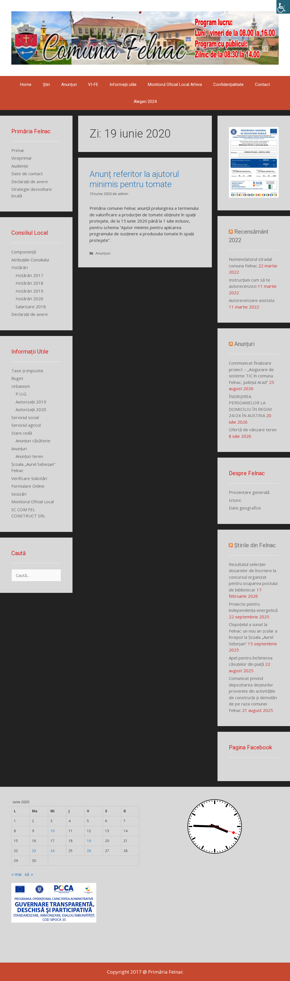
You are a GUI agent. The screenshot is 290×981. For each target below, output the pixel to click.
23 (34, 850)
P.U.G (21, 394)
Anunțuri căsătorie (33, 440)
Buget (17, 378)
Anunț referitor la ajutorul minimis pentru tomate (134, 179)
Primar (17, 150)
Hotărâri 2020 (29, 298)
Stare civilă (21, 433)
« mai (16, 874)
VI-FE (93, 84)
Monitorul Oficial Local (32, 501)
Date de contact (27, 173)
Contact (262, 84)
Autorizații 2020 (31, 409)
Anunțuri (69, 84)
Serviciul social (25, 417)
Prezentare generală (249, 492)
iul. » (29, 874)
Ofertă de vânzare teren (253, 429)
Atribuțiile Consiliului (30, 260)
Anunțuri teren (29, 456)
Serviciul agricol (26, 425)
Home (25, 84)
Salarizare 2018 (31, 306)
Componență (23, 252)
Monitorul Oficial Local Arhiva (175, 84)
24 (52, 850)
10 (52, 830)
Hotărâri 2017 (29, 275)
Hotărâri (19, 267)
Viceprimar (21, 158)
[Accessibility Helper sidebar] (283, 7)
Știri (46, 84)
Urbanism (20, 386)
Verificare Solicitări (29, 478)
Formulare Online (27, 486)
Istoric (235, 500)
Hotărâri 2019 (29, 291)
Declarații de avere (29, 181)
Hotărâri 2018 (29, 283)
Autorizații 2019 (31, 402)
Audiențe (19, 166)
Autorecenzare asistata (251, 300)
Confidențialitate (228, 84)
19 (89, 840)
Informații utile (123, 84)
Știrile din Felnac (255, 545)
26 (89, 850)
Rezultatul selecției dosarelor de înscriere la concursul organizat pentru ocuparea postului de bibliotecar (253, 577)
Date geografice (245, 508)
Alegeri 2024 (145, 101)
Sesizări (18, 494)
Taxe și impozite (27, 370)
